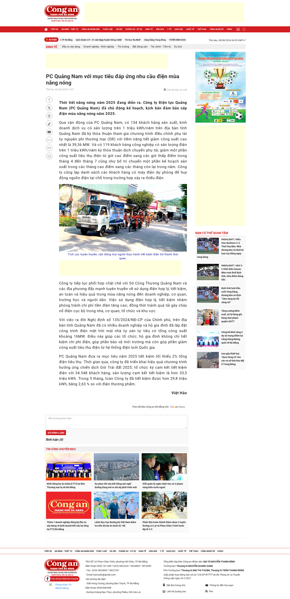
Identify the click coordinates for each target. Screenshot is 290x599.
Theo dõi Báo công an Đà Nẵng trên (151, 406)
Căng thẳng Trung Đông (138, 40)
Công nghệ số (217, 29)
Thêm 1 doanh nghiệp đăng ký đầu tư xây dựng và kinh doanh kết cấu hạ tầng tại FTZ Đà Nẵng (68, 526)
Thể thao (201, 29)
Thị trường (123, 46)
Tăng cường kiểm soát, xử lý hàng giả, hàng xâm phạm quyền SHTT (231, 316)
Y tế (169, 29)
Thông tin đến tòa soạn (221, 585)
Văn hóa (160, 29)
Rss (211, 591)
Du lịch (178, 46)
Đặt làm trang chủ (176, 585)
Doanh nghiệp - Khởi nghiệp (99, 46)
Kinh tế (149, 29)
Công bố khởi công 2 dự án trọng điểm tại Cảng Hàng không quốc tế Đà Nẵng (232, 337)
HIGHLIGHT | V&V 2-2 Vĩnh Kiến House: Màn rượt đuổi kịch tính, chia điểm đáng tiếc (232, 272)
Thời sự (54, 29)
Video (229, 29)
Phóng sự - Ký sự (134, 29)
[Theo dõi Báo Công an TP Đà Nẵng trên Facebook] (62, 579)
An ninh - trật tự (69, 29)
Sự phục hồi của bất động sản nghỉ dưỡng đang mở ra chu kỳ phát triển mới (116, 485)
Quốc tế (190, 29)
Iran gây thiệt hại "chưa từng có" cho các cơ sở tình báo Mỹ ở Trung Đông (232, 359)
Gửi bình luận (56, 432)
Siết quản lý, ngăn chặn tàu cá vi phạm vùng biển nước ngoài (162, 485)
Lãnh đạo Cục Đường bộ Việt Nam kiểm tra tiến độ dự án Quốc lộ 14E (115, 524)
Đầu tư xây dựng (71, 46)
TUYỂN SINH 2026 (160, 40)
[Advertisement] (164, 13)
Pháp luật (108, 29)
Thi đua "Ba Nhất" (116, 40)
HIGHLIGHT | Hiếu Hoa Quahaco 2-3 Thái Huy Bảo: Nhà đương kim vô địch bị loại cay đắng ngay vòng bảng (220, 248)
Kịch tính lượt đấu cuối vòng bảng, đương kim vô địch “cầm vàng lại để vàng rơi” (231, 295)
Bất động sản (140, 46)
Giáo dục (179, 29)
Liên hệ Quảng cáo (176, 591)
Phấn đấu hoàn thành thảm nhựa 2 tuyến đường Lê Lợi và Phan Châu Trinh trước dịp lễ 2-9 (164, 526)
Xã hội (119, 29)
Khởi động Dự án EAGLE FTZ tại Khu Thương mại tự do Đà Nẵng (66, 485)
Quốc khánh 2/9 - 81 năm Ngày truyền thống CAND (82, 40)
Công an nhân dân (91, 29)
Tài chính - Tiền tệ (161, 46)
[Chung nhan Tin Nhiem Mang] (62, 586)
